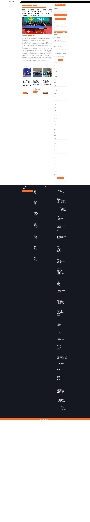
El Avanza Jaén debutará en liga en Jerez (58, 25)
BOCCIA (63, 339)
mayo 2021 (55, 160)
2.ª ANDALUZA (58, 249)
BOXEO (58, 323)
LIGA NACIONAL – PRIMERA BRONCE (61, 200)
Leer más (25, 93)
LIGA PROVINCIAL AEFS (59, 300)
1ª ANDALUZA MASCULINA (60, 218)
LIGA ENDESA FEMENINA (63, 207)
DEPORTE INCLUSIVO (59, 245)
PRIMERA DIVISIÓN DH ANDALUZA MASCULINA (62, 358)
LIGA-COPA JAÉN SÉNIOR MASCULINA (61, 312)
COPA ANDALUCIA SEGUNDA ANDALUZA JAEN (62, 290)
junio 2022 (55, 140)
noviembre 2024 (35, 211)
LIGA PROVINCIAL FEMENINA (63, 210)
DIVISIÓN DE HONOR (59, 262)
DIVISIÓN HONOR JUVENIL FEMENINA (62, 220)
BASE (61, 408)
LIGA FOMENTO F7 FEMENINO (60, 270)
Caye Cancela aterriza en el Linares (58, 27)
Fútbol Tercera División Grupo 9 (57, 40)
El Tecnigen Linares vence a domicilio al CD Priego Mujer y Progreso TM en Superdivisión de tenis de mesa (26, 81)
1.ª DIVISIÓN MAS (62, 405)
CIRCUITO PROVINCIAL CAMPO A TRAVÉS (61, 236)
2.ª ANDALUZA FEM (59, 250)
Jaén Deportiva (12, 1)
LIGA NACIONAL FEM (62, 208)
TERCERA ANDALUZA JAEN (60, 392)
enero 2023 (55, 129)
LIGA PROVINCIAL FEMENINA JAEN (61, 301)
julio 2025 (55, 82)
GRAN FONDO (60, 331)
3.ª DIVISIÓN (58, 284)
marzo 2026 (35, 193)
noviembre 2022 (55, 132)
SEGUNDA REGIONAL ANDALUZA (62, 401)
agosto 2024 (55, 99)
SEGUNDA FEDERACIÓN (59, 274)
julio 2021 (55, 157)
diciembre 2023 (35, 223)
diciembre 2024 (55, 93)
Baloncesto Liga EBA (56, 34)
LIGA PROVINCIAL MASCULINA (63, 211)
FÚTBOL (58, 246)
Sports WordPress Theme (43, 419)
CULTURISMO (58, 338)
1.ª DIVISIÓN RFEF (59, 248)
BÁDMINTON (58, 198)
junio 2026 (55, 65)
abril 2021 (35, 258)
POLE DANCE (58, 375)
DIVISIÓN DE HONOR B (61, 399)
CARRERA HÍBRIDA (59, 324)
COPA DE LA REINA (59, 269)
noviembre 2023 (55, 113)
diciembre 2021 (55, 149)
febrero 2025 (55, 90)
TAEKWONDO (58, 379)
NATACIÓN (58, 370)
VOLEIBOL (58, 386)
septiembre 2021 (56, 154)
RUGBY (58, 401)
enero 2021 (55, 166)
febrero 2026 (55, 71)
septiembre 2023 (36, 226)
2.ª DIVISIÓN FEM (59, 283)
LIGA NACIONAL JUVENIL (59, 311)
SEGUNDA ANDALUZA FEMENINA (60, 273)
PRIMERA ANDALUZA (59, 389)
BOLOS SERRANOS (59, 227)
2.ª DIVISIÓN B (58, 282)
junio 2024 (35, 216)
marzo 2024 (55, 107)
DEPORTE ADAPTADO (59, 339)
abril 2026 (55, 68)
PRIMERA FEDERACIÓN (59, 272)
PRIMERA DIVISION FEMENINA (60, 302)
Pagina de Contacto (56, 8)
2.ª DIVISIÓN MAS (59, 219)
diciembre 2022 (35, 236)
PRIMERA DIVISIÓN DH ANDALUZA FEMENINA (62, 357)
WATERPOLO (58, 395)
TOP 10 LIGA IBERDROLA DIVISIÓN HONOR (61, 202)
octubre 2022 (35, 238)
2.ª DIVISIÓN (58, 281)
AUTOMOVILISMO (61, 363)
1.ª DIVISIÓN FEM (59, 217)
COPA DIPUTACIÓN (59, 259)
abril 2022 (55, 143)
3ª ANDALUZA (58, 285)
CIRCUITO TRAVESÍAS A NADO (60, 237)
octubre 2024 (55, 96)
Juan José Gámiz (30, 15)
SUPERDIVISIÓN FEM (27, 35)
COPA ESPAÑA (58, 239)
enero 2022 (35, 248)
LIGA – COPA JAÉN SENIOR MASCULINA (61, 388)
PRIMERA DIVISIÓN (59, 271)
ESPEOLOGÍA (58, 349)
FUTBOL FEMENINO (59, 268)
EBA (60, 206)
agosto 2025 (35, 201)
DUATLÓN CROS (59, 347)
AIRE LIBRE (61, 191)
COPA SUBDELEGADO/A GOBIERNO (61, 261)
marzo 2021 (55, 163)
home (54, 42)
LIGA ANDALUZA (59, 199)
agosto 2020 (55, 174)
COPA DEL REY (58, 238)
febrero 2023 (55, 127)
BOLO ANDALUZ (59, 322)
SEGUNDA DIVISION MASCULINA (60, 304)
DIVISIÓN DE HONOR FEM (63, 409)
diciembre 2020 (55, 168)
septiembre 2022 (56, 135)
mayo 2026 (35, 191)
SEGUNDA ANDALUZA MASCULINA (61, 391)
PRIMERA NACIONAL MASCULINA (60, 226)
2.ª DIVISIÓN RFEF (59, 251)
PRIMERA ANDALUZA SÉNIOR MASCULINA (61, 225)
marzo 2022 (35, 246)
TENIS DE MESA (33, 35)
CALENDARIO (58, 228)
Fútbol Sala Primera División (57, 37)
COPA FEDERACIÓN (59, 260)
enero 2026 (55, 73)
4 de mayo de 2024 (25, 15)
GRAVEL (60, 332)
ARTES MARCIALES (59, 190)
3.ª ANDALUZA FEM (59, 252)
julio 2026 (35, 189)
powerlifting (58, 376)
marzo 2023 (55, 126)
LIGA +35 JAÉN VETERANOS (60, 309)
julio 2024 (55, 101)
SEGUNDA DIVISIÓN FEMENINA (60, 303)
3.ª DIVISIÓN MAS (62, 407)
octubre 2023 (55, 115)
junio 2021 (35, 256)
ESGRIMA (58, 348)
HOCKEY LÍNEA (58, 356)
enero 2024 (55, 110)
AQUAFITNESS (58, 315)
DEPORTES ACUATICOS (59, 344)
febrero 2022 (55, 146)
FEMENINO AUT (60, 400)
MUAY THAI (58, 313)
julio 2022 (55, 138)
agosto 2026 (55, 62)
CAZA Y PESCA (58, 325)
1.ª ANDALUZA (58, 247)
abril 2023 (55, 124)
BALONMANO (58, 216)
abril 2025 (55, 87)
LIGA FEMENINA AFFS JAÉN (60, 299)
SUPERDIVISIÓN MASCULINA (64, 416)
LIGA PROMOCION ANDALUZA (63, 356)
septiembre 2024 (36, 213)
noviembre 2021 (35, 250)
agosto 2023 (55, 118)
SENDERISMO (58, 377)
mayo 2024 (55, 104)
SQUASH (58, 378)
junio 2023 (55, 121)
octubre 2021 (55, 152)
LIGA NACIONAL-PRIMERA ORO (60, 201)
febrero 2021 (35, 260)
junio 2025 (35, 203)
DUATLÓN (58, 346)
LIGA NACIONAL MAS (62, 209)
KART (63, 363)
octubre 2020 (55, 171)
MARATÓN (62, 334)
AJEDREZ (58, 189)
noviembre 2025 (55, 76)
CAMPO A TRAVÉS (62, 192)
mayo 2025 (55, 85)
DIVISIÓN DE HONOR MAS (63, 410)
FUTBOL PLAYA (58, 263)
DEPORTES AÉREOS (59, 345)
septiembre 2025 (56, 79)
